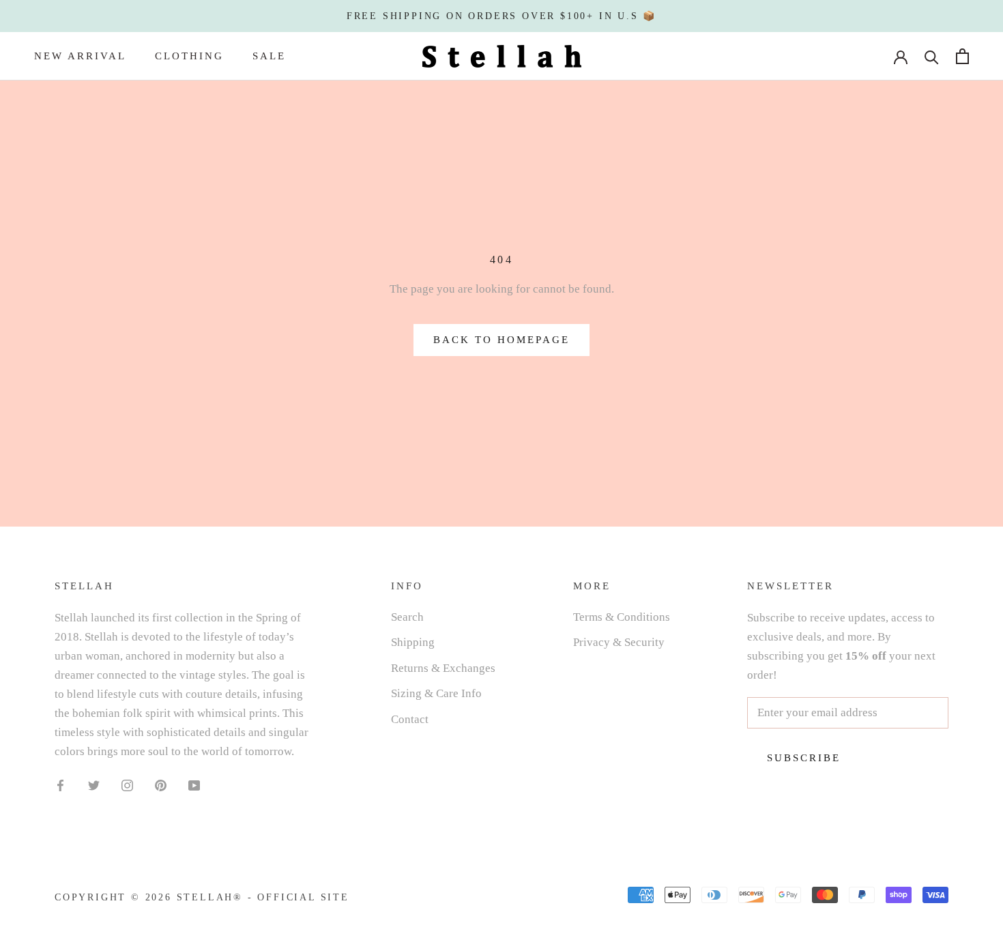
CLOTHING (189, 55)
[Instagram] (127, 784)
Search (407, 616)
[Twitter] (94, 784)
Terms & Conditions (621, 616)
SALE (269, 55)
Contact (409, 719)
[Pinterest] (160, 784)
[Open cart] (962, 56)
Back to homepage (501, 339)
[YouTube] (194, 784)
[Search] (932, 56)
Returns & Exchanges (443, 668)
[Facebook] (60, 784)
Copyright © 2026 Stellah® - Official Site (202, 897)
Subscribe (804, 757)
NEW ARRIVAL (80, 55)
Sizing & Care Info (436, 693)
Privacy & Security (619, 642)
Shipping (413, 642)
